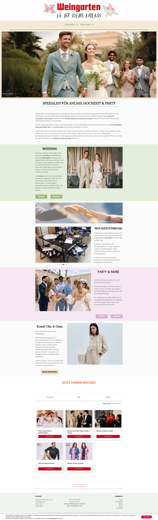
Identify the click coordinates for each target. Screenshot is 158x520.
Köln (121, 500)
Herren (85, 24)
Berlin (121, 504)
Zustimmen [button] (146, 517)
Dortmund (119, 508)
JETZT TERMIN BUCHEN (79, 383)
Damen (70, 24)
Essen (121, 506)
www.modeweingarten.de (74, 506)
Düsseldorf (119, 502)
